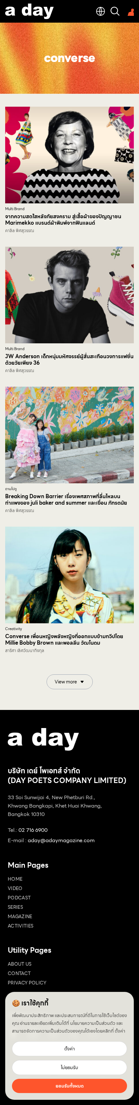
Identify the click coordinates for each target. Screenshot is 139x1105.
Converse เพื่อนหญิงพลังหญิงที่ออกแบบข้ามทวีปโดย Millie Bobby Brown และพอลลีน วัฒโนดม (64, 639)
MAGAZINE (20, 916)
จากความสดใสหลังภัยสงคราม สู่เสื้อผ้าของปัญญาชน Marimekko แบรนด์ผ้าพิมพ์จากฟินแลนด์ (63, 219)
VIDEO (15, 888)
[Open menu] (129, 11)
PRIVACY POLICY (27, 982)
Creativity (13, 629)
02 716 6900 (33, 830)
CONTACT (19, 973)
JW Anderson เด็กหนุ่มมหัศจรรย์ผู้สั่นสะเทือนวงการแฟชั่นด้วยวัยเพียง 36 (69, 359)
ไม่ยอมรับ (69, 1067)
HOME (15, 879)
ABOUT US (20, 964)
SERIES (15, 907)
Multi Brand (15, 209)
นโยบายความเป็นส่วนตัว (92, 1023)
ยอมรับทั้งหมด (70, 1085)
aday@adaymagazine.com (61, 840)
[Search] (115, 11)
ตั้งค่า (120, 1031)
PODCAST (19, 897)
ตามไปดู (11, 489)
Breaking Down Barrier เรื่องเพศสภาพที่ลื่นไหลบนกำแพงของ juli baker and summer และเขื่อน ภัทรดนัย (66, 499)
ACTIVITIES (21, 925)
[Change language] (100, 11)
